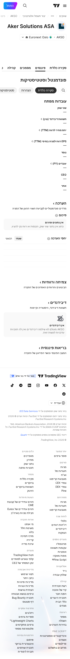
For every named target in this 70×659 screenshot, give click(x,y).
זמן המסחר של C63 (23, 562)
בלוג (31, 531)
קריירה (30, 539)
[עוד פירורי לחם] (52, 16)
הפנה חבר (61, 593)
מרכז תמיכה (27, 535)
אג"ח (63, 474)
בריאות (53, 348)
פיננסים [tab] (40, 68)
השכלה (62, 620)
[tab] (46, 90)
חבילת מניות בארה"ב (22, 512)
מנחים (63, 605)
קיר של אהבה (59, 589)
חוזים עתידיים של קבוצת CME (20, 503)
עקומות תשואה (58, 547)
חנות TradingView (23, 554)
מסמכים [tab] (25, 68)
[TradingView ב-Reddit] (63, 393)
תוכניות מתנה (26, 467)
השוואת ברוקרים (25, 486)
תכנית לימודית (26, 651)
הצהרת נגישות (26, 589)
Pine (63, 490)
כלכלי (63, 520)
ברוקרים (29, 482)
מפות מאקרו (59, 555)
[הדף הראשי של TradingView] (56, 5)
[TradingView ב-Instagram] (38, 385)
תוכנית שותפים (25, 647)
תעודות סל (60, 470)
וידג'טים (29, 612)
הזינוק (30, 490)
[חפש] (25, 5)
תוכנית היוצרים (58, 597)
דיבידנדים (61, 528)
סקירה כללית (27, 478)
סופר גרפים (60, 455)
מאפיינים (29, 455)
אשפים (62, 639)
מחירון (30, 459)
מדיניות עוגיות (26, 585)
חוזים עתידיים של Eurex (20, 509)
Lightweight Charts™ (22, 620)
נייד (64, 570)
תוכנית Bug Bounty (23, 597)
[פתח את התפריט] (64, 5)
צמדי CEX (60, 482)
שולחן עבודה (59, 574)
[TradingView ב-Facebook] (55, 385)
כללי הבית (61, 601)
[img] (26, 37)
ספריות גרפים (26, 616)
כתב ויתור (28, 577)
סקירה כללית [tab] (58, 68)
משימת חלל (27, 528)
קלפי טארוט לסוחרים (22, 558)
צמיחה (54, 282)
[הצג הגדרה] (56, 215)
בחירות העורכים (57, 624)
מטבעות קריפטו (58, 478)
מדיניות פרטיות (25, 581)
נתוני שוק (29, 463)
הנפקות (62, 532)
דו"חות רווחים (59, 524)
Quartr (24, 434)
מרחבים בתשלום (57, 647)
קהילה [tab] (11, 68)
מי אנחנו (29, 524)
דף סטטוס (28, 601)
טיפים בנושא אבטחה (22, 593)
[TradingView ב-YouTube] (46, 385)
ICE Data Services (29, 411)
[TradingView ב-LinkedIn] (29, 385)
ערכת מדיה (28, 543)
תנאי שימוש (27, 574)
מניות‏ (63, 466)
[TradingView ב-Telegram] (20, 385)
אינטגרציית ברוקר (24, 643)
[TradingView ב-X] (63, 385)
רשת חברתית (59, 585)
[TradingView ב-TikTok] (12, 385)
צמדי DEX (60, 486)
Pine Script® (59, 559)
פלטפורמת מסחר (24, 628)
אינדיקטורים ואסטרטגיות (53, 635)
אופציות (62, 551)
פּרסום (30, 639)
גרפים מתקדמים (25, 624)
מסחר (63, 616)
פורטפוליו (61, 543)
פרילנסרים (60, 643)
